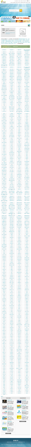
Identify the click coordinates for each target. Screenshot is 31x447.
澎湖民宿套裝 (8, 12)
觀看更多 (2, 396)
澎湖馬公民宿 (17, 12)
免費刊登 (13, 444)
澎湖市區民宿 (21, 12)
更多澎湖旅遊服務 (23, 421)
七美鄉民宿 (10, 13)
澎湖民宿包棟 (12, 12)
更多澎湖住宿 (8, 433)
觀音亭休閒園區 (19, 41)
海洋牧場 (6, 42)
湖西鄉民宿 (4, 13)
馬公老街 (9, 42)
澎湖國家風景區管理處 (8, 41)
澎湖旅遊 (17, 2)
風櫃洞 (11, 42)
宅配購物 (29, 2)
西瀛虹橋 (23, 42)
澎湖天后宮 (13, 41)
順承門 (21, 42)
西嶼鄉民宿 (7, 13)
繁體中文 (28, 0)
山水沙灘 (23, 41)
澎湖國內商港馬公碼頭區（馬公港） (23, 38)
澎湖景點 (27, 2)
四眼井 (19, 42)
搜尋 (21, 10)
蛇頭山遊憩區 (2, 42)
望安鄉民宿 (27, 12)
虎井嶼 (16, 41)
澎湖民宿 (3, 2)
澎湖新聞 (24, 2)
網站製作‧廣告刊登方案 (17, 444)
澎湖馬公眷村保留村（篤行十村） (12, 43)
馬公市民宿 (24, 12)
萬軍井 (26, 42)
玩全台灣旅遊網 (6, 444)
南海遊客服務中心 (27, 41)
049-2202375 (24, 444)
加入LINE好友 (28, 444)
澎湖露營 (14, 2)
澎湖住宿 (11, 2)
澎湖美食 (19, 2)
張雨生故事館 (6, 43)
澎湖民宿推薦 (5, 12)
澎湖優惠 (22, 2)
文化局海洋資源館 (15, 42)
